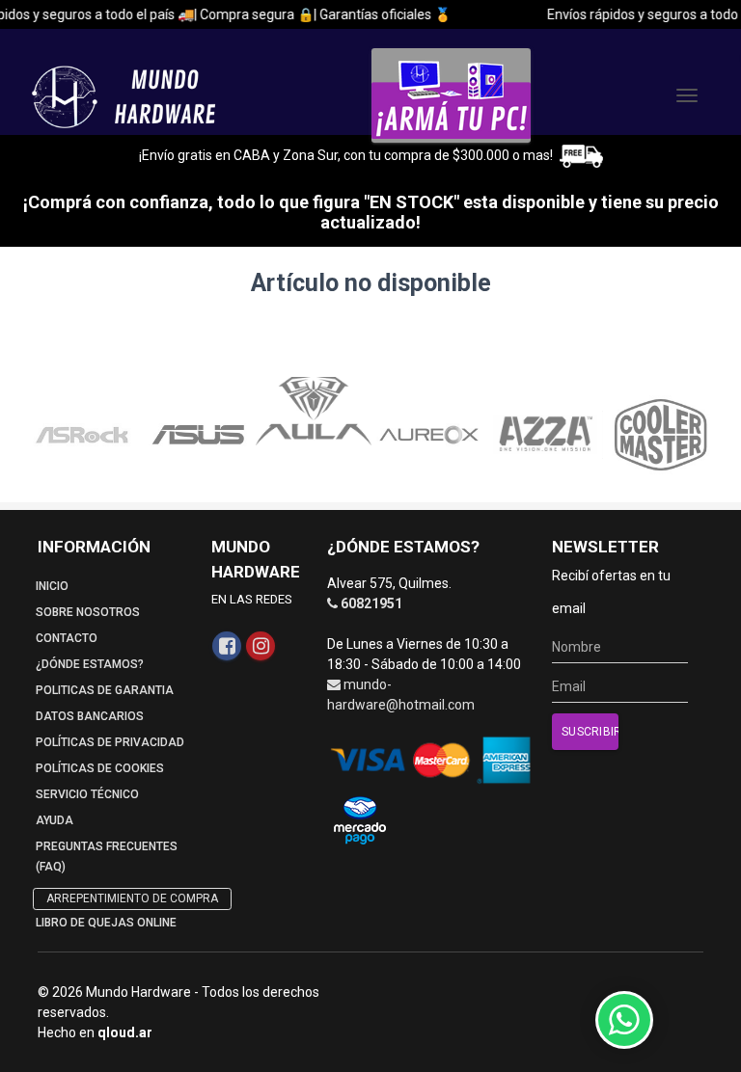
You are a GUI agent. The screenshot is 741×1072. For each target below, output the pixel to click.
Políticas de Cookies (100, 768)
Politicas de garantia (105, 690)
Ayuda (54, 820)
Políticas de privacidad (110, 742)
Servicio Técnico (87, 794)
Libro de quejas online (106, 922)
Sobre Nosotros (88, 612)
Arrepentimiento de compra (132, 898)
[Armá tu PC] (451, 95)
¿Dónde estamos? (90, 664)
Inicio (52, 586)
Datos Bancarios (90, 716)
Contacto (66, 638)
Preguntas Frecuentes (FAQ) (107, 856)
